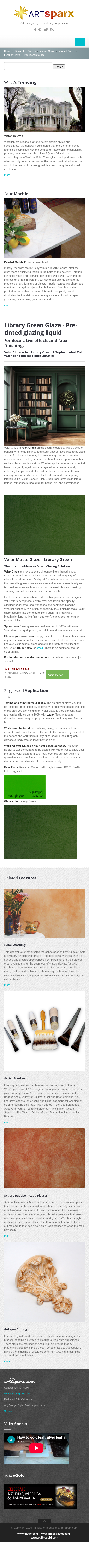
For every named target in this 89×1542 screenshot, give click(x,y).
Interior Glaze (47, 51)
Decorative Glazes (25, 51)
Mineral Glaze (66, 51)
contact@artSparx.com (17, 1393)
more (7, 174)
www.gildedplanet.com (55, 1533)
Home (7, 51)
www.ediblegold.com (44, 1537)
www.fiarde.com (27, 1533)
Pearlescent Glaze (34, 55)
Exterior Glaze (12, 55)
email (39, 647)
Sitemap (8, 1411)
